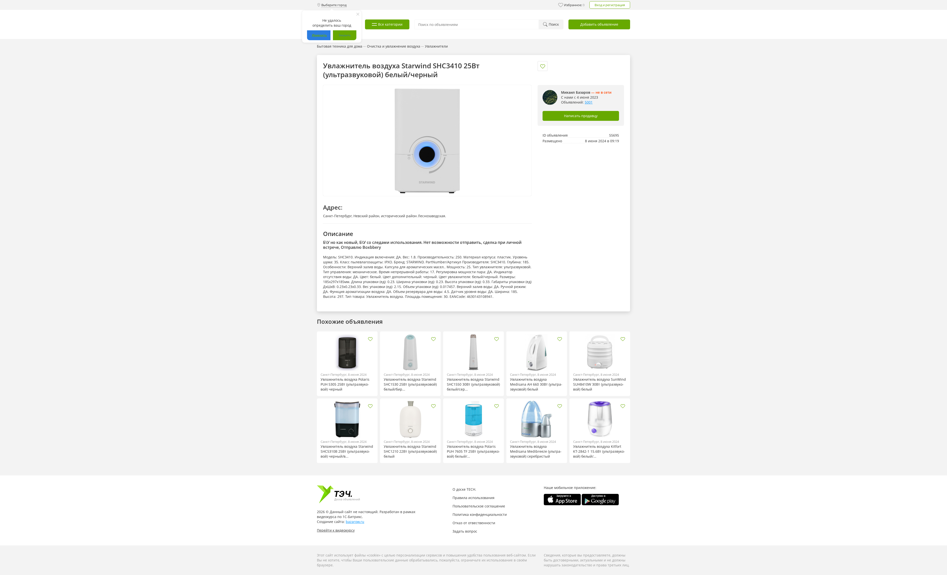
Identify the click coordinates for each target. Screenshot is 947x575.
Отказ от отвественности (474, 523)
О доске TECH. (464, 489)
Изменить (319, 35)
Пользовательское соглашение (479, 506)
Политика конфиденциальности (480, 514)
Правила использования (473, 497)
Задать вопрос (465, 531)
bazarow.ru (355, 521)
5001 (589, 102)
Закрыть (345, 35)
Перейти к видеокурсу (336, 530)
